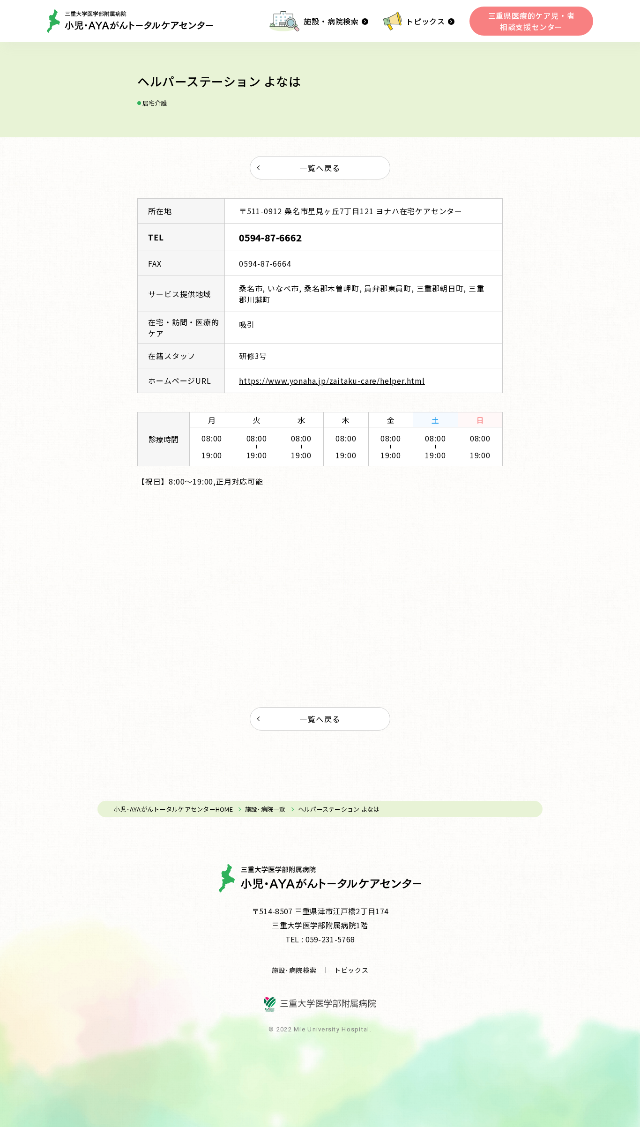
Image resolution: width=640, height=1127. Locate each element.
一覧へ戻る (320, 167)
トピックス (425, 21)
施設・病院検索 (331, 21)
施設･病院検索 (294, 970)
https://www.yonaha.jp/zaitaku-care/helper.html (332, 380)
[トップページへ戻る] (130, 21)
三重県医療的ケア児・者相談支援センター (531, 21)
